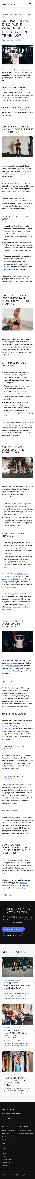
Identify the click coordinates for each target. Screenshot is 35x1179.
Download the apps (13, 929)
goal (5, 511)
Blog (3, 1143)
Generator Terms (7, 1162)
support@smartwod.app (26, 1133)
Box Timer (5, 1137)
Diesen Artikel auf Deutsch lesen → (13, 40)
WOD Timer (5, 1133)
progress (7, 266)
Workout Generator (8, 1130)
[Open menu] (30, 4)
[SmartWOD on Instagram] (4, 1118)
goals (19, 427)
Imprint (4, 1153)
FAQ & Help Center (25, 1130)
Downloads (5, 1140)
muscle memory (13, 665)
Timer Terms (6, 1165)
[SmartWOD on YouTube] (9, 1118)
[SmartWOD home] (9, 4)
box (9, 587)
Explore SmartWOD (13, 936)
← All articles (7, 895)
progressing (20, 425)
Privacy (4, 1156)
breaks (24, 787)
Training (5, 14)
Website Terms (6, 1159)
